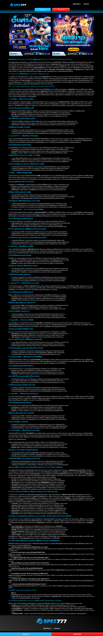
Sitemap (86, 4)
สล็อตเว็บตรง (77, 4)
